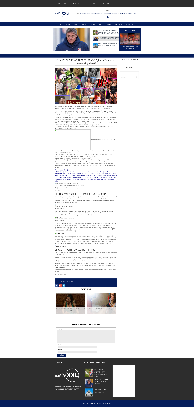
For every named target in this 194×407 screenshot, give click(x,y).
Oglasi (91, 4)
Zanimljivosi (129, 24)
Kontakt (106, 4)
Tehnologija (118, 24)
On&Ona (92, 24)
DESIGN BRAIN (107, 403)
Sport (84, 24)
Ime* (59, 345)
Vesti (61, 24)
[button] (108, 17)
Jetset (68, 24)
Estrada (76, 24)
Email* (60, 349)
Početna (62, 4)
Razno (101, 24)
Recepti (109, 24)
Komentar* (60, 329)
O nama (77, 4)
